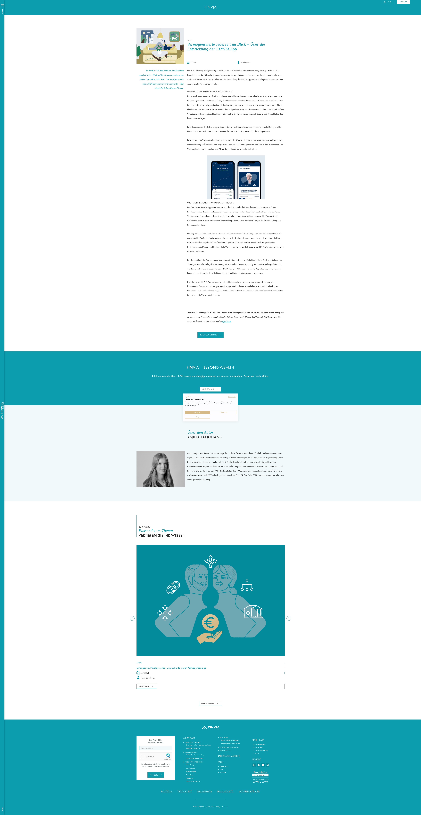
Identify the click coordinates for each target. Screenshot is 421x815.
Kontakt (256, 759)
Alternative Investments (194, 762)
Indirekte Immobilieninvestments (230, 744)
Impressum (166, 791)
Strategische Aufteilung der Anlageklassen (198, 745)
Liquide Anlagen (191, 752)
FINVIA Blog (224, 766)
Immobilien (224, 737)
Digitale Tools (225, 750)
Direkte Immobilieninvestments (230, 740)
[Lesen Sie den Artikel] (210, 600)
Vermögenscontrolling (229, 747)
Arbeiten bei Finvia (261, 751)
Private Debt (189, 775)
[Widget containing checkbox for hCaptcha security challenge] (155, 757)
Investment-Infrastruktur (193, 748)
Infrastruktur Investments (193, 782)
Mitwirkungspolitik (249, 791)
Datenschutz (185, 791)
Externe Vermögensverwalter (194, 758)
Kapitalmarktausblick (229, 756)
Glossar (223, 772)
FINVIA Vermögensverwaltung (195, 755)
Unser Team (259, 747)
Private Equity (190, 765)
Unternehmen (260, 744)
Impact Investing (191, 771)
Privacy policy (232, 397)
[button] (188, 397)
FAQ (221, 769)
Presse (257, 754)
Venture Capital (190, 768)
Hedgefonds (189, 778)
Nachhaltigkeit (225, 791)
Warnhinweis (204, 791)
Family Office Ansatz (192, 742)
